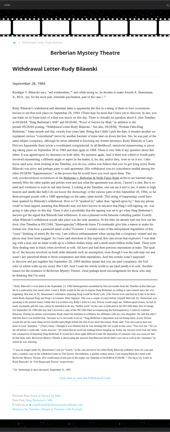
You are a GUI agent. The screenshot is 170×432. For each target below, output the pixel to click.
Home (7, 4)
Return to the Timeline (26, 409)
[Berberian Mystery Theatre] (85, 27)
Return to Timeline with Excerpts (62, 409)
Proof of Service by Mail (46, 395)
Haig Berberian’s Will (39, 400)
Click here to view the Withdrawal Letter (85, 378)
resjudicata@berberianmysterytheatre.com (57, 404)
